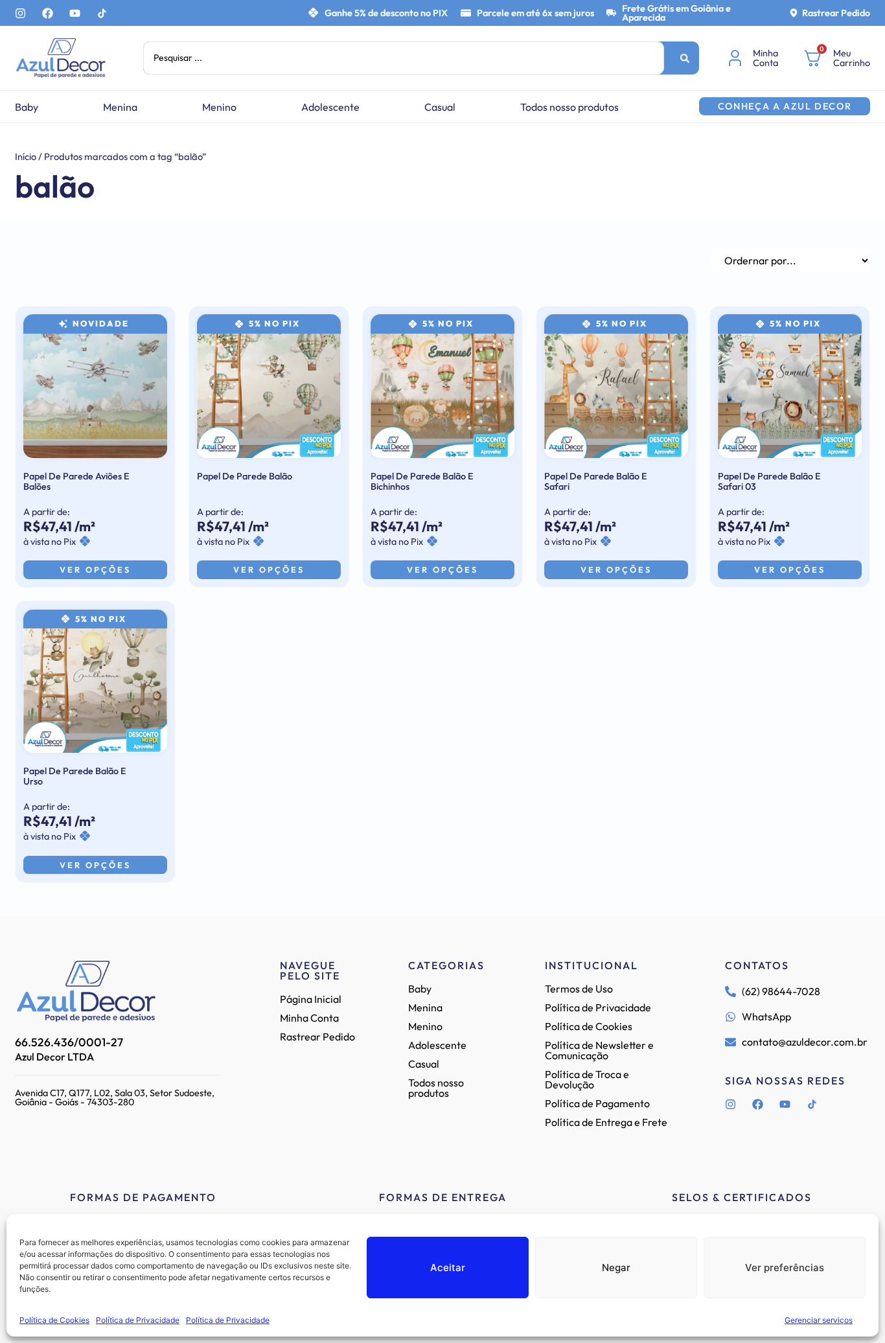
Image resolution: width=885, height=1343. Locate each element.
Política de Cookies (54, 1320)
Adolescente (330, 106)
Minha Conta (309, 1018)
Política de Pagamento (597, 1103)
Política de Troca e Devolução (587, 1079)
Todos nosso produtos (569, 106)
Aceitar (447, 1267)
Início (25, 156)
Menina (120, 106)
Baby (26, 106)
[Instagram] (20, 13)
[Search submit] (685, 58)
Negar (616, 1267)
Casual (439, 106)
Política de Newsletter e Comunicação (599, 1050)
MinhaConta (765, 57)
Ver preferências (784, 1267)
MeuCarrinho (851, 57)
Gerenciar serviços (819, 1320)
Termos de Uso (579, 988)
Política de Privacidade (137, 1320)
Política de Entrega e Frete (606, 1122)
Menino (219, 106)
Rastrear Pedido (836, 13)
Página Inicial (310, 999)
